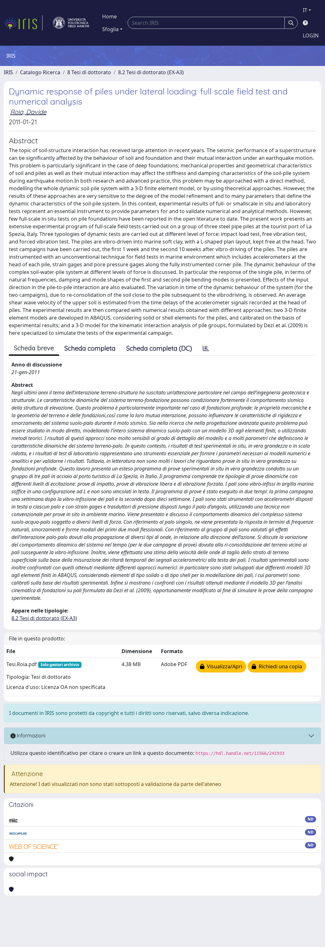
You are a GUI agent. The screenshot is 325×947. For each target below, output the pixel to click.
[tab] (206, 348)
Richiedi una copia (279, 666)
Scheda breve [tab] (34, 348)
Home (109, 16)
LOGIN (311, 35)
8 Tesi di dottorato (89, 72)
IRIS (8, 72)
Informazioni (30, 735)
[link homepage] (23, 22)
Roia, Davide (28, 112)
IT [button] (305, 10)
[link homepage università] (71, 22)
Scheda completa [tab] (90, 348)
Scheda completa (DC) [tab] (159, 348)
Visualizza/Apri (223, 666)
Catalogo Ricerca (40, 72)
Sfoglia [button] (110, 29)
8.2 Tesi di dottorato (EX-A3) (151, 72)
